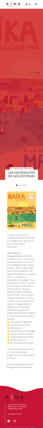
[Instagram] (29, 4)
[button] (36, 4)
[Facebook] (26, 4)
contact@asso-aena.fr (15, 414)
